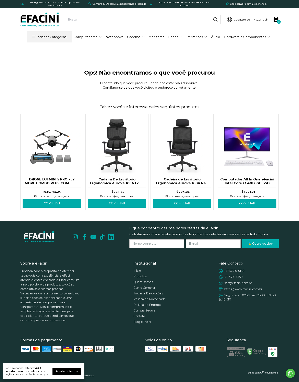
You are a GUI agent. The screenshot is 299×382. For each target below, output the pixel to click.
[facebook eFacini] (84, 237)
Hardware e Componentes (245, 37)
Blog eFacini (142, 322)
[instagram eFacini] (75, 237)
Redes (173, 37)
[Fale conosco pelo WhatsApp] (290, 373)
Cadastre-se (242, 19)
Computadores (85, 37)
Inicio (137, 270)
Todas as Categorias (51, 37)
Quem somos (143, 282)
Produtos (140, 276)
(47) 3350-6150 (234, 271)
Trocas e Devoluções (148, 293)
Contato (139, 316)
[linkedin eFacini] (111, 237)
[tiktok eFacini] (102, 237)
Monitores (156, 37)
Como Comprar (144, 288)
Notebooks (114, 37)
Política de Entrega (147, 305)
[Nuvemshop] (263, 373)
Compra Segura (144, 310)
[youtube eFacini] (93, 237)
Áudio (215, 37)
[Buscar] (215, 19)
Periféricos (195, 37)
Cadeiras (133, 37)
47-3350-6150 (233, 277)
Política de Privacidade (149, 299)
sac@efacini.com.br (238, 283)
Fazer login (261, 19)
